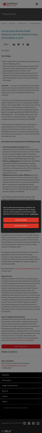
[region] (21, 216)
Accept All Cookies (21, 226)
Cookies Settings (21, 220)
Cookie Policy (34, 214)
